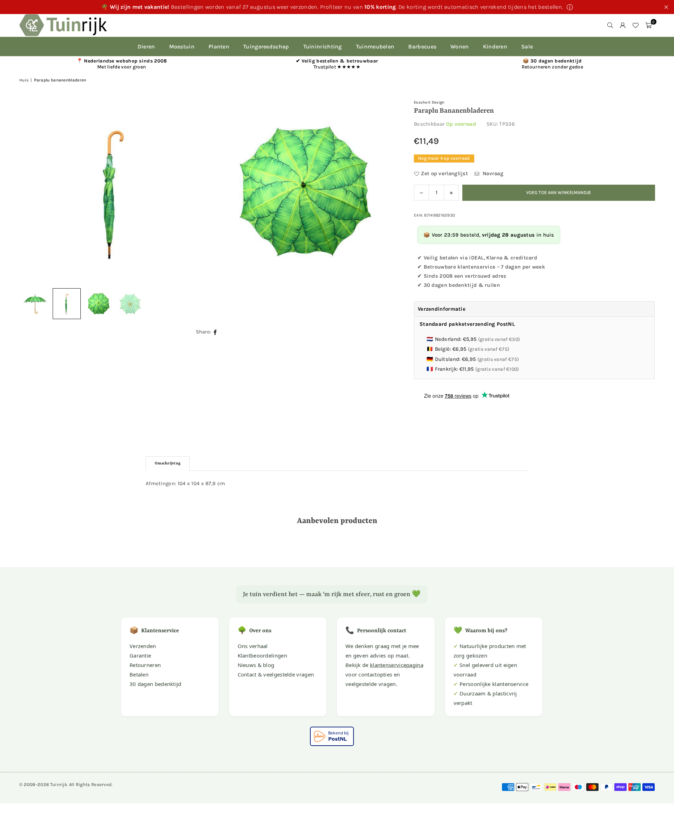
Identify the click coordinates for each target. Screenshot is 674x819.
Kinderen (495, 46)
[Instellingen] (622, 25)
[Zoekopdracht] (610, 25)
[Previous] (33, 191)
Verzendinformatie (441, 309)
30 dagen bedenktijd (155, 683)
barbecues (422, 46)
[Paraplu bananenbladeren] (66, 304)
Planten (219, 46)
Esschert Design (429, 102)
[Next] (382, 191)
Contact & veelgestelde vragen (276, 674)
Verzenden (143, 645)
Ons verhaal (253, 645)
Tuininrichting (322, 46)
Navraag (492, 173)
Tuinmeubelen (375, 46)
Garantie (140, 655)
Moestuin (181, 46)
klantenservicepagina (396, 664)
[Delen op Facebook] (215, 332)
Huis (23, 80)
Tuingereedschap (266, 46)
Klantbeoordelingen (262, 655)
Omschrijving (167, 463)
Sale (527, 46)
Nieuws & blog (256, 664)
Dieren (146, 46)
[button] (648, 25)
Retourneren (145, 664)
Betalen (139, 674)
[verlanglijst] (635, 25)
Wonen (459, 46)
